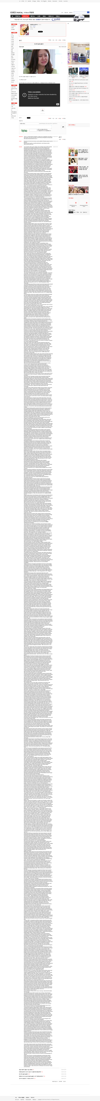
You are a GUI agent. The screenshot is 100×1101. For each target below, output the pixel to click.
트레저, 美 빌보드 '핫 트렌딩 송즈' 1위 (76, 91)
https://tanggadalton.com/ (42, 570)
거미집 (12, 117)
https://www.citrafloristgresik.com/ (33, 782)
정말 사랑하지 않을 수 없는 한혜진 (25, 1069)
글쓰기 (20, 40)
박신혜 (12, 41)
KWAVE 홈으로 (55, 1081)
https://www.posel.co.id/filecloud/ (44, 867)
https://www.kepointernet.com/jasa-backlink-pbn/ (33, 171)
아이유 (12, 39)
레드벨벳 (12, 54)
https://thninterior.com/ (28, 627)
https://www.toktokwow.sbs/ (41, 484)
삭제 (56, 40)
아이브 (12, 78)
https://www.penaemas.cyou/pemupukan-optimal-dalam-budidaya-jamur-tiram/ (37, 448)
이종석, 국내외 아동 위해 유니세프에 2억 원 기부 (83, 176)
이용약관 (22, 1099)
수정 (53, 40)
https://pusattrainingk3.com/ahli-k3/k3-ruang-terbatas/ (34, 1042)
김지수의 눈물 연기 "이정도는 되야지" (26, 1078)
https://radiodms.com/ (28, 551)
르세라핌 (12, 80)
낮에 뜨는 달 (13, 91)
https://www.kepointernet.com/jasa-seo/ (35, 221)
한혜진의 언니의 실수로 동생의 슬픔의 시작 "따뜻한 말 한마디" (31, 1076)
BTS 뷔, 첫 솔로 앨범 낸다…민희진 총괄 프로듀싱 (78, 100)
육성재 (12, 48)
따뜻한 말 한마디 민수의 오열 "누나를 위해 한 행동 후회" (30, 1071)
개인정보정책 (28, 1099)
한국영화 (12, 29)
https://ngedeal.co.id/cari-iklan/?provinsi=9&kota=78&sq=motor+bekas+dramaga (33, 990)
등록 (63, 126)
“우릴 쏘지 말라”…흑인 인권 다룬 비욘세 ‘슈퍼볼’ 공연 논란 (83, 168)
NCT (12, 56)
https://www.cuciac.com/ (41, 653)
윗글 (60, 40)
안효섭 (12, 73)
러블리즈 (12, 64)
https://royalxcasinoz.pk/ (28, 144)
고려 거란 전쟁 (13, 95)
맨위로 (64, 1081)
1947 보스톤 (13, 116)
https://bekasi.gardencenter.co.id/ (39, 292)
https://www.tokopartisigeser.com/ (30, 672)
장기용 (12, 75)
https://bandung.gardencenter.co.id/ (31, 271)
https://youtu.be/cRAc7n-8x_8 (32, 807)
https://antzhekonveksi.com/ (43, 680)
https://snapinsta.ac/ (47, 635)
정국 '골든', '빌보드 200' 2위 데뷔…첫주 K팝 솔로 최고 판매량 (73, 76)
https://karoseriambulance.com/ (30, 252)
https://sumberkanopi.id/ (45, 1029)
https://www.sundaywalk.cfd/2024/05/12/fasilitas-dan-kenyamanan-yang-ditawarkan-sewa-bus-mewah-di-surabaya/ (37, 340)
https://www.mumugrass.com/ (45, 717)
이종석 (12, 37)
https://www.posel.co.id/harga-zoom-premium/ (40, 1065)
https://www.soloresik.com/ (29, 904)
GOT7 (12, 57)
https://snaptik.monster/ (39, 596)
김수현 (12, 36)
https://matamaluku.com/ (28, 541)
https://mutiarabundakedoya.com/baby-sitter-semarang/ (35, 736)
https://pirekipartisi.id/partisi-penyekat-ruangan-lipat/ (34, 918)
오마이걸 (12, 66)
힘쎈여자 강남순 (14, 93)
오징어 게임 (13, 86)
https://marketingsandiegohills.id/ (30, 262)
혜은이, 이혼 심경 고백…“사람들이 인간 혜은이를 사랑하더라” (83, 151)
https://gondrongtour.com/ (37, 791)
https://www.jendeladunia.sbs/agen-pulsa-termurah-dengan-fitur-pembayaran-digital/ (38, 427)
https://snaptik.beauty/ (28, 588)
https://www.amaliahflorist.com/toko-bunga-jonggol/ (39, 617)
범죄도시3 (13, 104)
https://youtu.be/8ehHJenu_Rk (39, 798)
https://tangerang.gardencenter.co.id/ (31, 282)
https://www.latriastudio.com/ (29, 197)
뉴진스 (12, 76)
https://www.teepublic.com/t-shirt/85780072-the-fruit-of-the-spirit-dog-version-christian (38, 831)
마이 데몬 (13, 96)
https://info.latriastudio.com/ (38, 493)
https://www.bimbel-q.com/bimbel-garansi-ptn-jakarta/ (34, 521)
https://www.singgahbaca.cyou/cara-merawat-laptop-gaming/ (36, 417)
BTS (12, 51)
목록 (50, 40)
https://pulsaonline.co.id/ (46, 644)
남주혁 (12, 63)
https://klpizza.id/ (43, 726)
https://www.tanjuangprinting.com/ (35, 746)
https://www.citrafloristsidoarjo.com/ (31, 774)
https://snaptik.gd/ (33, 242)
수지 (12, 34)
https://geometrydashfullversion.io (30, 138)
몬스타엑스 (13, 59)
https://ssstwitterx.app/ (28, 765)
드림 (12, 106)
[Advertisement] (50, 6)
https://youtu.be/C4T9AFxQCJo (30, 822)
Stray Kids (13, 71)
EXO (12, 46)
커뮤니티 (32, 1097)
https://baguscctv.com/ (33, 532)
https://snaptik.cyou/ (33, 580)
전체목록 (60, 1081)
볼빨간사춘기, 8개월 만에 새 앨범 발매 (76, 86)
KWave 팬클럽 (21, 1097)
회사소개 (17, 1099)
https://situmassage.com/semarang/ (31, 664)
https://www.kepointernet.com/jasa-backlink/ (32, 159)
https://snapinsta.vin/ (37, 232)
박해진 (12, 44)
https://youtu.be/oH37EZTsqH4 (37, 814)
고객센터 (39, 1099)
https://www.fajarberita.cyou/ (29, 467)
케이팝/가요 (13, 25)
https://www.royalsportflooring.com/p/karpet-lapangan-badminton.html (37, 606)
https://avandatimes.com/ (29, 979)
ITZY (12, 49)
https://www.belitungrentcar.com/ (30, 840)
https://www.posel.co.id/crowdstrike (41, 561)
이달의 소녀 (13, 68)
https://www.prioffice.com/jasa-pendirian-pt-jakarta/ (34, 1053)
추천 (42, 110)
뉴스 (16, 1097)
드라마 (12, 27)
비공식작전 (13, 108)
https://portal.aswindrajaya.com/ (30, 502)
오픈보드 (27, 1097)
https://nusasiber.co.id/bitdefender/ (33, 859)
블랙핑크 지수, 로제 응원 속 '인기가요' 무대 (76, 194)
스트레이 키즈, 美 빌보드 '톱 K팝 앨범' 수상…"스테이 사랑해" (84, 76)
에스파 (12, 82)
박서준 (12, 43)
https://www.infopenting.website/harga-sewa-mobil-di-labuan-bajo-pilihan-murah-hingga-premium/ (37, 351)
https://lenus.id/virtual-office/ (34, 689)
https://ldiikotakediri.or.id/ (39, 699)
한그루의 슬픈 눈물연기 (23, 1074)
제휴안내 (34, 1099)
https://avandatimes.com (39, 979)
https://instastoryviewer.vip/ (37, 708)
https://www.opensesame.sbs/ (30, 476)
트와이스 (12, 61)
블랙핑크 (12, 52)
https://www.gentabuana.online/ (41, 458)
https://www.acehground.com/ (30, 969)
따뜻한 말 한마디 (34, 24)
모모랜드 (12, 70)
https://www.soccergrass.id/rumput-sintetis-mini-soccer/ (39, 511)
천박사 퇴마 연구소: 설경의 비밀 (14, 113)
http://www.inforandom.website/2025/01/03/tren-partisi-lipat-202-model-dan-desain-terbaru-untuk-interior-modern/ (38, 395)
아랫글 (64, 40)
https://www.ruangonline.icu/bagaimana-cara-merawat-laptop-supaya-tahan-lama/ (38, 438)
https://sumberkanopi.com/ (40, 849)
